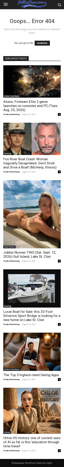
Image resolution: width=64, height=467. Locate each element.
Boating (7, 153)
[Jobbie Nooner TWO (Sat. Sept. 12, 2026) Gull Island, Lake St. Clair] (32, 214)
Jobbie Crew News (11, 96)
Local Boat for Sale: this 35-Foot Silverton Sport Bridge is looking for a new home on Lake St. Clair (31, 316)
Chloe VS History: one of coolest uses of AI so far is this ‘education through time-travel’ (32, 442)
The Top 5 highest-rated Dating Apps (31, 375)
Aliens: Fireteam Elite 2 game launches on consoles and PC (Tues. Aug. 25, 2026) (30, 106)
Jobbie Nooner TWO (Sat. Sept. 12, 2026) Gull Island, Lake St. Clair (29, 254)
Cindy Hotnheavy (11, 114)
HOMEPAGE (42, 43)
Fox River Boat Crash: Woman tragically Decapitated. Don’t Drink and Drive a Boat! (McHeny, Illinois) (29, 163)
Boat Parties (9, 247)
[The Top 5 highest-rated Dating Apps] (32, 352)
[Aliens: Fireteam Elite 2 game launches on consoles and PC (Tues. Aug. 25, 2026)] (32, 81)
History (7, 432)
